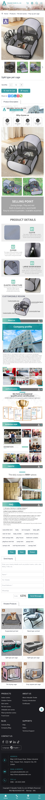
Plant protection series (8, 713)
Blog (3, 721)
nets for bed (6, 534)
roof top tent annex (19, 545)
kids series (4, 703)
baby (17, 530)
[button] (42, 67)
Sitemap (29, 790)
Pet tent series (22, 14)
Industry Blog (5, 725)
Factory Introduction (29, 700)
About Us (26, 694)
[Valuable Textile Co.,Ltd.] (11, 6)
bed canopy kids (8, 537)
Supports (27, 721)
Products (13, 14)
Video (24, 728)
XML (34, 790)
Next (21, 552)
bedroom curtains (32, 537)
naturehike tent (7, 530)
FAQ (23, 725)
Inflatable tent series (8, 710)
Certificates (26, 703)
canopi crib (6, 545)
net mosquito (26, 530)
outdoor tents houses (31, 534)
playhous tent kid (8, 541)
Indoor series (5, 697)
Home (6, 14)
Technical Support (28, 731)
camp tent (20, 541)
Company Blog (6, 728)
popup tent (29, 541)
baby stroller (17, 534)
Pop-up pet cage (33, 14)
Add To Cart (10, 91)
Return (32, 552)
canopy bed (32, 545)
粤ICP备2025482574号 (16, 790)
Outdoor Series (6, 700)
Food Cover (5, 716)
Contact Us (6, 736)
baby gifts (36, 530)
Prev (12, 552)
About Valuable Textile (29, 697)
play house (19, 537)
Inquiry (25, 91)
